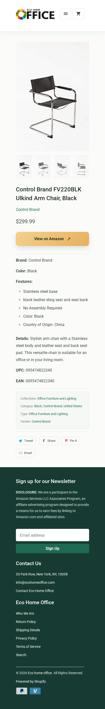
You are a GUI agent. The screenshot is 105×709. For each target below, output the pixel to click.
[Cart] (78, 14)
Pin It (73, 441)
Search (21, 655)
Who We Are (25, 613)
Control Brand (28, 209)
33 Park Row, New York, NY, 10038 (42, 574)
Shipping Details (28, 630)
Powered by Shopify (31, 681)
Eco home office (40, 673)
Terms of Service (28, 647)
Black (38, 406)
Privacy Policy (26, 638)
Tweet (28, 441)
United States (72, 406)
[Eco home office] (35, 17)
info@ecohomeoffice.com (35, 582)
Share (51, 441)
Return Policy (26, 622)
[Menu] (66, 14)
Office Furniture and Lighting (56, 398)
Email (28, 453)
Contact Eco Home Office (35, 591)
